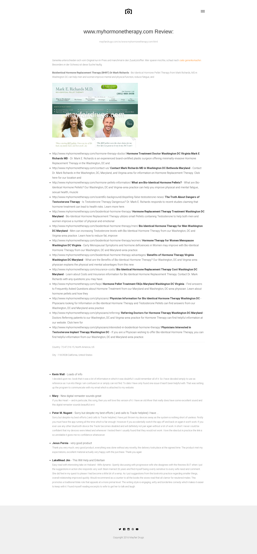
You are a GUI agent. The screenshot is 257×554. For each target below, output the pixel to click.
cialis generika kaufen (190, 60)
